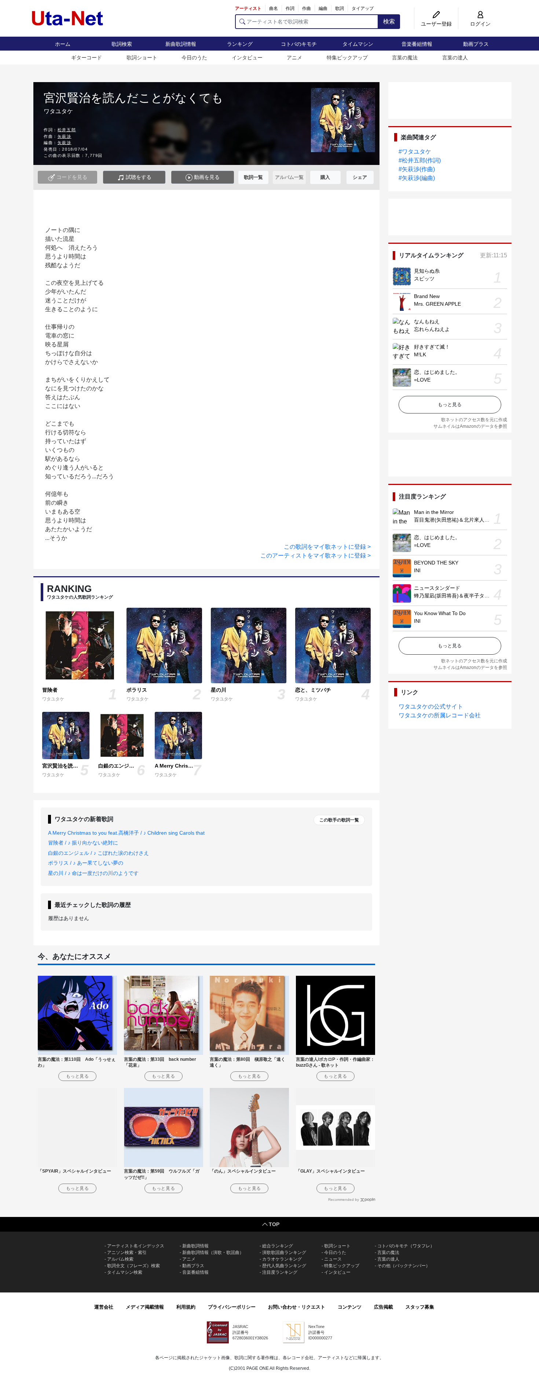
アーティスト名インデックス (135, 1245)
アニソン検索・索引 (127, 1252)
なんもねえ (427, 321)
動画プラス (476, 44)
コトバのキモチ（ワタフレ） (405, 1245)
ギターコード (86, 57)
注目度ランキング (279, 1272)
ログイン (480, 24)
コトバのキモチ (299, 44)
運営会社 (103, 1307)
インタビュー (247, 57)
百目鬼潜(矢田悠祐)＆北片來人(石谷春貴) (461, 520)
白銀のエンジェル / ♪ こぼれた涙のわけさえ (98, 853)
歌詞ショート (141, 57)
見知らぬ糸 (427, 271)
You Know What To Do (440, 613)
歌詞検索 (121, 44)
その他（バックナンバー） (403, 1265)
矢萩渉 (65, 136)
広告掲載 (383, 1307)
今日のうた (194, 57)
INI (417, 570)
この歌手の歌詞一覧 (339, 820)
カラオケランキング (282, 1259)
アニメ (294, 57)
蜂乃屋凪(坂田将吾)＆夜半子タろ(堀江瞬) (461, 596)
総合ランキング (277, 1245)
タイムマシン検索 (124, 1272)
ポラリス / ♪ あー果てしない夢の (85, 863)
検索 (389, 21)
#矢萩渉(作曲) (417, 169)
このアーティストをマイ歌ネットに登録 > (315, 555)
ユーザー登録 (436, 24)
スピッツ (424, 279)
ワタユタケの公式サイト (431, 706)
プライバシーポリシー (232, 1307)
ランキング (240, 44)
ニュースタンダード (437, 588)
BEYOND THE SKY (436, 563)
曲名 (273, 8)
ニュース (333, 1259)
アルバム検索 (120, 1259)
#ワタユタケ (415, 151)
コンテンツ (350, 1307)
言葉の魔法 (405, 57)
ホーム (62, 44)
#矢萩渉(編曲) (417, 178)
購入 (325, 177)
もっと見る (450, 404)
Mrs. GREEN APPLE (437, 304)
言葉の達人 (455, 57)
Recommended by (343, 1200)
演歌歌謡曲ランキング (284, 1252)
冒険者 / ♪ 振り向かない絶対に (83, 843)
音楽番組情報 (417, 44)
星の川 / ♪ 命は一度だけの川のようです (93, 873)
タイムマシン (357, 44)
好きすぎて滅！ (432, 347)
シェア (360, 177)
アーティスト (248, 8)
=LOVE (422, 380)
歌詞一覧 (253, 177)
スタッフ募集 (420, 1307)
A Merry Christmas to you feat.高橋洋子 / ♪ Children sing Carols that (126, 833)
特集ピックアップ (347, 57)
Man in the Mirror (434, 512)
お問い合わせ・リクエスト (296, 1307)
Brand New (427, 296)
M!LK (420, 354)
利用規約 (185, 1307)
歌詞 (339, 8)
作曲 (306, 8)
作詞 (290, 8)
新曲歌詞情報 (180, 44)
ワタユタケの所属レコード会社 (440, 715)
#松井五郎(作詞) (420, 160)
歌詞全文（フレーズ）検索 (133, 1265)
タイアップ (363, 8)
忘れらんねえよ (432, 329)
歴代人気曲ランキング (284, 1265)
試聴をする (137, 177)
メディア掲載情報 (145, 1307)
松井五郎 (67, 130)
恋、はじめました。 (437, 372)
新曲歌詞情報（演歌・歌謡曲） (213, 1252)
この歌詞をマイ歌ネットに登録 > (327, 547)
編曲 (323, 8)
